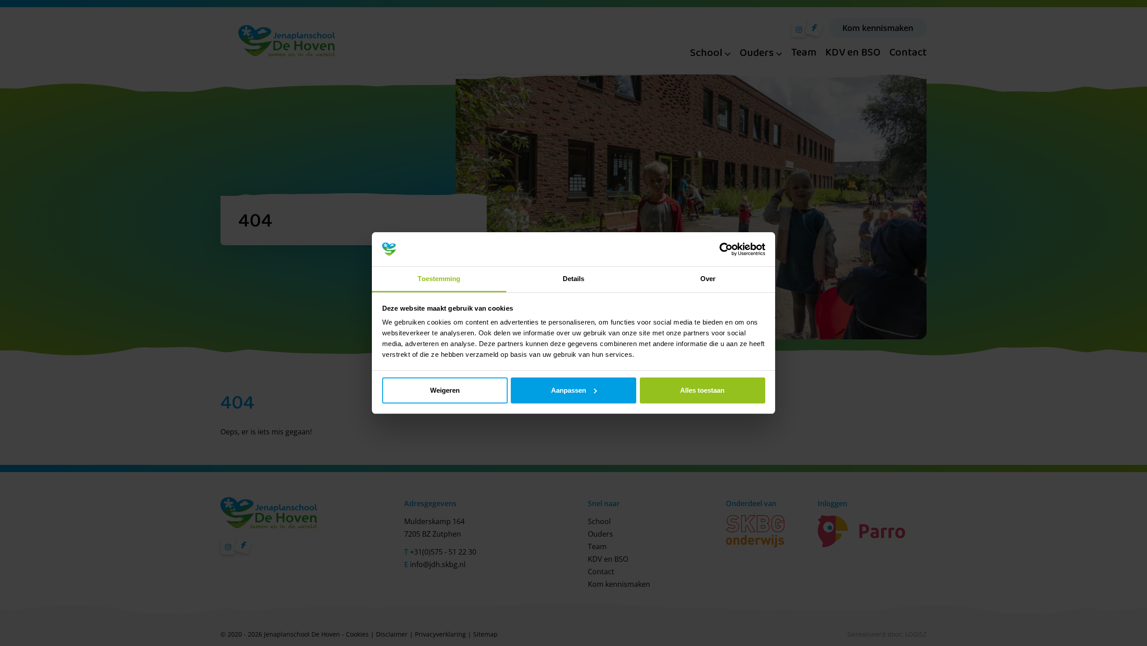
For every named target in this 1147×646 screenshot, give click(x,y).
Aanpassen (568, 390)
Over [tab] (708, 278)
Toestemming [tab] (439, 278)
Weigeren (445, 390)
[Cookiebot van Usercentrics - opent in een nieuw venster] (726, 249)
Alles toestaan (702, 390)
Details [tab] (574, 278)
